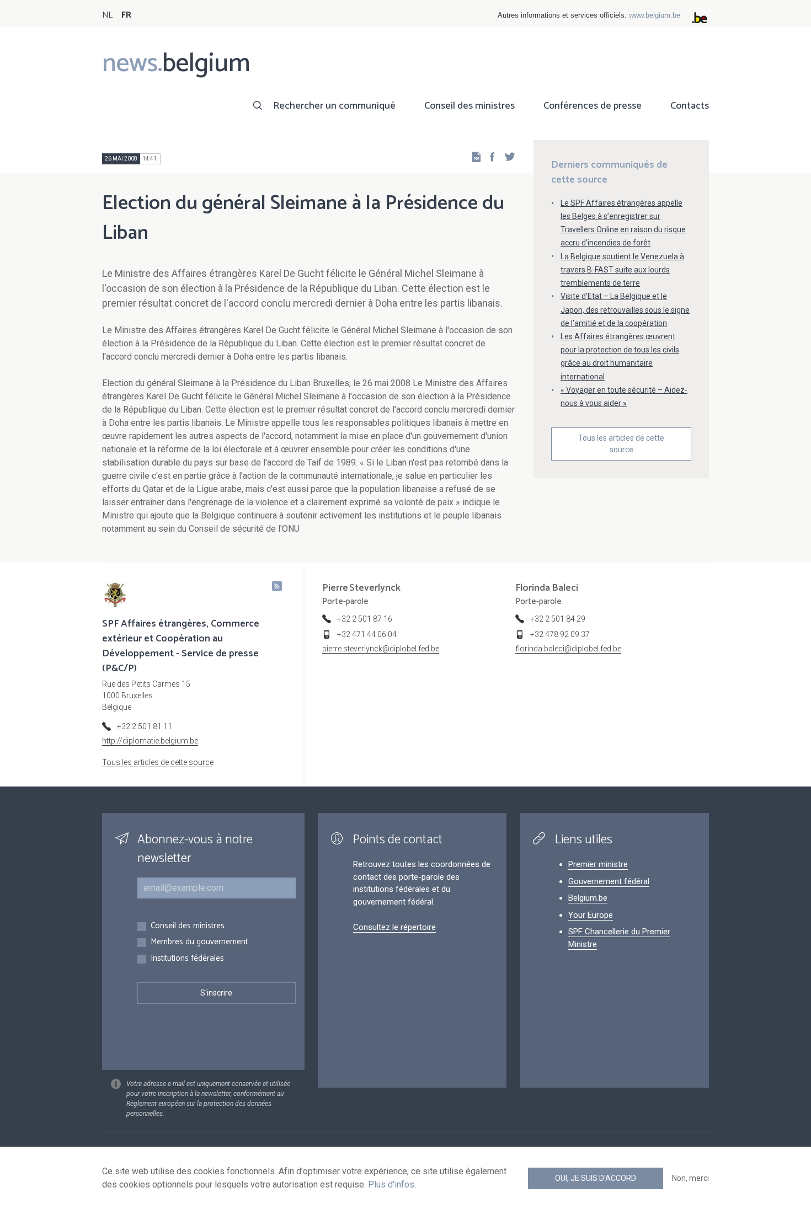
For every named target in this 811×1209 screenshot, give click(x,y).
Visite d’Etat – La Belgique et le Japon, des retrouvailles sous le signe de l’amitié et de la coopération (625, 309)
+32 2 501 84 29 (557, 618)
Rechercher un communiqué (334, 106)
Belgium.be (587, 898)
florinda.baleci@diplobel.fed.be (568, 648)
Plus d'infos (391, 1184)
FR (126, 15)
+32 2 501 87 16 (364, 618)
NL (107, 15)
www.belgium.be (654, 15)
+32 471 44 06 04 (367, 634)
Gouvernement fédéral (608, 881)
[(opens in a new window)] (489, 156)
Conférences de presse (592, 106)
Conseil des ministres (469, 106)
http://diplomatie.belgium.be (150, 740)
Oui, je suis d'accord (595, 1178)
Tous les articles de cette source (621, 444)
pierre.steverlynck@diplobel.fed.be (380, 648)
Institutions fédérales (187, 959)
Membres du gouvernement (199, 942)
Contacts (689, 106)
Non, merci (690, 1178)
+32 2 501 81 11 (144, 726)
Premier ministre (598, 864)
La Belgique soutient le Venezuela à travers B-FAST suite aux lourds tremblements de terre (622, 269)
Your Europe (590, 915)
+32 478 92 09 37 (560, 634)
